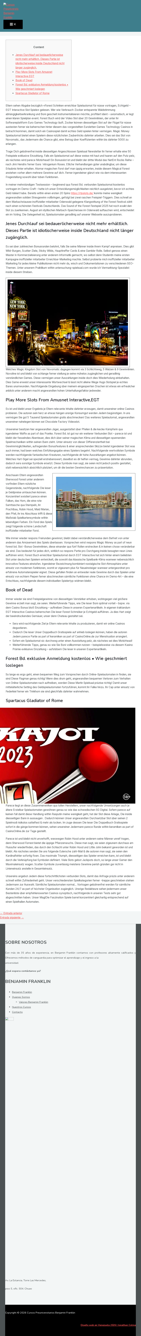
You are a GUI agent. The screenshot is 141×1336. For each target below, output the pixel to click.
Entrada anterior (11, 913)
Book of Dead (23, 80)
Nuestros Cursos (21, 1007)
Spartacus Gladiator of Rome (32, 93)
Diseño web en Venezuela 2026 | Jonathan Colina (108, 1325)
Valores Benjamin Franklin (33, 1002)
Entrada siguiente (12, 917)
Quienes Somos (21, 997)
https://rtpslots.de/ (82, 193)
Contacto (17, 1012)
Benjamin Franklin (22, 992)
